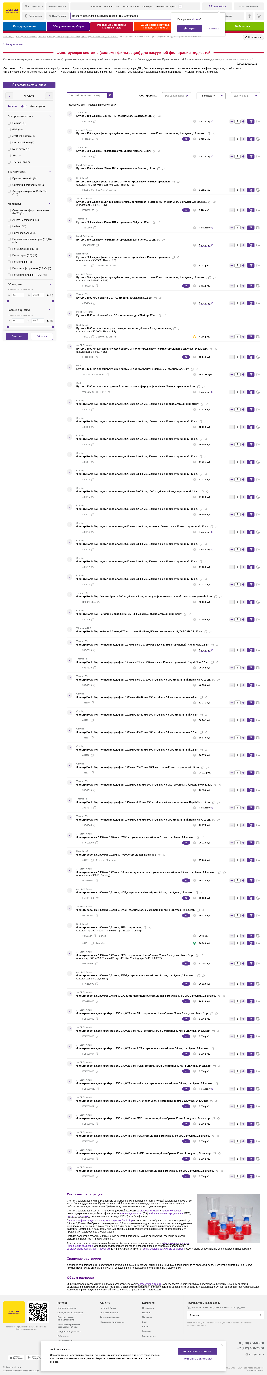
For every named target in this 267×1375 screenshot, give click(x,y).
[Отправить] (259, 1315)
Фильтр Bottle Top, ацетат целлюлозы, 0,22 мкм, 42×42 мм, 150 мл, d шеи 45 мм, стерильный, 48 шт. (137, 439)
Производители (131, 6)
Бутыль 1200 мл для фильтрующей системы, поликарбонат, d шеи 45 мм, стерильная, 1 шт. (132, 369)
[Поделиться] (159, 116)
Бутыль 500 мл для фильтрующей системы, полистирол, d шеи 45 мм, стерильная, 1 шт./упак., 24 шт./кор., (141, 277)
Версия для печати (255, 1370)
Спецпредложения (24, 26)
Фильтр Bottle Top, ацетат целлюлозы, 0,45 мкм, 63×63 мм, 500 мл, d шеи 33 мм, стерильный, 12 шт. (137, 561)
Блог (118, 6)
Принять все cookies (197, 1351)
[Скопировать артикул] (94, 121)
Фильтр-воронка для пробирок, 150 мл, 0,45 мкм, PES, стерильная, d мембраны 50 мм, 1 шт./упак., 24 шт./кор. (143, 1135)
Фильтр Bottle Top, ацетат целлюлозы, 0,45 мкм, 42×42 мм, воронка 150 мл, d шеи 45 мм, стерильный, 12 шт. (142, 526)
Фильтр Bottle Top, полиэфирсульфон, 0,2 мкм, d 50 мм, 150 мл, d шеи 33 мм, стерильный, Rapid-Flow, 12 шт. (142, 644)
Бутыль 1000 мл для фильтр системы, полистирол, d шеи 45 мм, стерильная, (124, 328)
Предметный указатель (69, 1331)
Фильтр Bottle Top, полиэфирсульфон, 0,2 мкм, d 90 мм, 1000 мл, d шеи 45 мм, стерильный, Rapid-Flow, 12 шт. (143, 679)
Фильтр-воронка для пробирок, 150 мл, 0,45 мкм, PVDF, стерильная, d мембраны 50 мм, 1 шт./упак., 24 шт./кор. (143, 1153)
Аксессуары (37, 106)
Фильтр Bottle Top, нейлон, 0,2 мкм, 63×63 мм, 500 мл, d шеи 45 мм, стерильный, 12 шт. (129, 614)
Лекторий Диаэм (108, 1308)
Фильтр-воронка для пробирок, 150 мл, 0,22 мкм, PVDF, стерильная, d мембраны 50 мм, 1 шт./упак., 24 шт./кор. (143, 1065)
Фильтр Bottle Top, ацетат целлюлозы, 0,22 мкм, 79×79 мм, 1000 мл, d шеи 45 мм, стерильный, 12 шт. (137, 491)
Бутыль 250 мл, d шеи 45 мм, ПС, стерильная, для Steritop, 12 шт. (116, 168)
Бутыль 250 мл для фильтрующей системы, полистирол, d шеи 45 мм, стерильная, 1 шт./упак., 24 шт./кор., (141, 202)
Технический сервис (165, 6)
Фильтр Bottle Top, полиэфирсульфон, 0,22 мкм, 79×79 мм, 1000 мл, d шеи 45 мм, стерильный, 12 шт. (138, 767)
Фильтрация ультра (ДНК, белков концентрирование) (144, 68)
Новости (108, 6)
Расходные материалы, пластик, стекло (111, 26)
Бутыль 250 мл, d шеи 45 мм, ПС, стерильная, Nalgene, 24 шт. (113, 151)
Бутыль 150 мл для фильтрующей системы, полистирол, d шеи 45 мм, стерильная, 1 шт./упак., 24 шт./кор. (141, 133)
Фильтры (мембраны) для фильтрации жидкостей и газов (148, 71)
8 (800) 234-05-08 (251, 1343)
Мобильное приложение (112, 1322)
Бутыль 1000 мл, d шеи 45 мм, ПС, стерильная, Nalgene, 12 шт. (114, 297)
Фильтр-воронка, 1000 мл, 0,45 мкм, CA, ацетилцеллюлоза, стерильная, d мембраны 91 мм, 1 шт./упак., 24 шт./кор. (146, 995)
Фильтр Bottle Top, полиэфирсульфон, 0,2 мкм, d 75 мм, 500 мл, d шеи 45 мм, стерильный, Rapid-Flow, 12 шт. (142, 662)
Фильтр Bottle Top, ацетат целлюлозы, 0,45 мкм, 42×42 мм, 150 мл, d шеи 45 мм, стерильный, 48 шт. (137, 509)
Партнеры (147, 6)
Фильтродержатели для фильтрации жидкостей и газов (209, 68)
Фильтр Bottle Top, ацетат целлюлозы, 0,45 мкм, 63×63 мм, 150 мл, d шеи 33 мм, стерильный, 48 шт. (137, 544)
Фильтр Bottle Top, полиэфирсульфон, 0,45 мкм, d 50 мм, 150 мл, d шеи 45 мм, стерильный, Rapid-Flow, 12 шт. (143, 802)
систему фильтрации (150, 1284)
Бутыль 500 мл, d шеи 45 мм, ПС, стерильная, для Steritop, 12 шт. (116, 239)
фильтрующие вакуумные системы (163, 1248)
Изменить (214, 28)
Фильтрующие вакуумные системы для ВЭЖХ (29, 71)
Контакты (146, 1331)
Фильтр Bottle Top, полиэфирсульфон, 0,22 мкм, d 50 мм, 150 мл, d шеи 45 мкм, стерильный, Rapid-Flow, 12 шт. (144, 784)
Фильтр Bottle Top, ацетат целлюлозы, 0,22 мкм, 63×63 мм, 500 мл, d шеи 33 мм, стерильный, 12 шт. (137, 456)
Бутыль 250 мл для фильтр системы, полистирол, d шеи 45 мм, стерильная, (123, 181)
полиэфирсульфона (171, 1213)
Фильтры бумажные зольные (201, 71)
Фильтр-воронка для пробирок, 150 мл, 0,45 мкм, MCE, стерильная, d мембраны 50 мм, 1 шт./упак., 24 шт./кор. (143, 1118)
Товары (12, 106)
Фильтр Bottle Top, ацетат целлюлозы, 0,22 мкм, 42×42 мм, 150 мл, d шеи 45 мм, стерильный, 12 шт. (137, 421)
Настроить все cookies (197, 1359)
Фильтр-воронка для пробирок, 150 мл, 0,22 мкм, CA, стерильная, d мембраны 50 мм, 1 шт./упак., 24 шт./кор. (142, 1013)
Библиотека (242, 26)
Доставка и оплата (109, 1312)
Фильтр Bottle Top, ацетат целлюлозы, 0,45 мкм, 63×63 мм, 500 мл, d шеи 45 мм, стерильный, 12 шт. (137, 579)
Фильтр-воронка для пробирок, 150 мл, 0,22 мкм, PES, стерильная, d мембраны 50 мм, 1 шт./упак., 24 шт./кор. (143, 1048)
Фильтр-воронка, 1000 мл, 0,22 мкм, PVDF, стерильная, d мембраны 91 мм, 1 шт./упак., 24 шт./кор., (135, 975)
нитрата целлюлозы (78, 1216)
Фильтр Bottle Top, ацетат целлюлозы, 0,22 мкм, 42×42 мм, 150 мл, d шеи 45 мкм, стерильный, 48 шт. (137, 404)
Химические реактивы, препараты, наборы (155, 26)
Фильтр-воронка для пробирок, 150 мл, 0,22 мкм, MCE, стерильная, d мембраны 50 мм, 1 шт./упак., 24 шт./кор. (143, 1030)
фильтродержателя (148, 1210)
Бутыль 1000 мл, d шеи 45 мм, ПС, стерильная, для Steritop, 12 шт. (116, 315)
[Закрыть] (222, 1345)
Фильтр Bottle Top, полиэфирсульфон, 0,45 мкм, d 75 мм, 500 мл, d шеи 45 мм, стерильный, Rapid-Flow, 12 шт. (143, 819)
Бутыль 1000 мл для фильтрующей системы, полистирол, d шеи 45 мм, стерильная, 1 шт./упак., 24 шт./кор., (142, 348)
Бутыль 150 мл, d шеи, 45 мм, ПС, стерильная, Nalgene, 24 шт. (114, 116)
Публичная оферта (12, 1367)
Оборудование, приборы (68, 26)
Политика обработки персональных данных (23, 1371)
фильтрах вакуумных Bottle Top (115, 1220)
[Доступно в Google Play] (35, 1357)
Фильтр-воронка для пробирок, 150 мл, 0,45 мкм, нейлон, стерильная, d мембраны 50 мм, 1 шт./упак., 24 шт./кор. (145, 1170)
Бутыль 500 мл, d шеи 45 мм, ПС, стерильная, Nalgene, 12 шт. (113, 222)
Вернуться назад (14, 44)
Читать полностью (246, 63)
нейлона (154, 1213)
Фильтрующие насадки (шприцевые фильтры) (86, 71)
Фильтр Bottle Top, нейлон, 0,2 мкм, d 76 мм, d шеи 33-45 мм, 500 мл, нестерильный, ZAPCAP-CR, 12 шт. (139, 631)
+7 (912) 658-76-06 (250, 1348)
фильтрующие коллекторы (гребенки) (88, 1248)
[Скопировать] (155, 116)
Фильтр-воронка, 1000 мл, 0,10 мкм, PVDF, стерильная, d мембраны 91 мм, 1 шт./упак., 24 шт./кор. (135, 837)
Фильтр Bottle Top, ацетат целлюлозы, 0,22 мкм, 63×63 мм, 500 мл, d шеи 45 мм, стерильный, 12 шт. (137, 474)
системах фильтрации (81, 1220)
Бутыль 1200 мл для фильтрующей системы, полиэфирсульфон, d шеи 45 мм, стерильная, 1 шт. (136, 386)
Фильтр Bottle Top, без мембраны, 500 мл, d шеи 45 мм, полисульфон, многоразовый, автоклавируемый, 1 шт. (144, 596)
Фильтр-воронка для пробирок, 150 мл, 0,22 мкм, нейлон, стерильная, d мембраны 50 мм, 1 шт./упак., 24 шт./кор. (145, 1083)
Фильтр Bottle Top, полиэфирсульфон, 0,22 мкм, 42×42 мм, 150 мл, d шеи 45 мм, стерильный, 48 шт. (137, 714)
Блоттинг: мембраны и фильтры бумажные (44, 68)
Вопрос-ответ (149, 1336)
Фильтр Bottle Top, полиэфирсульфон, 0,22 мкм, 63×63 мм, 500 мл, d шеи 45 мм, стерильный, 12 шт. (137, 749)
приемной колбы (171, 1210)
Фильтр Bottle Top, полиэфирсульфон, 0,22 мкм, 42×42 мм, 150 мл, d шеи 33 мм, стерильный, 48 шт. (137, 697)
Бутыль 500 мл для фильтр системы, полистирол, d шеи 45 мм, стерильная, (123, 257)
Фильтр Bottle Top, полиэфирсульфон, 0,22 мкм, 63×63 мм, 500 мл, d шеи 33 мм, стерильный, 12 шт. (137, 732)
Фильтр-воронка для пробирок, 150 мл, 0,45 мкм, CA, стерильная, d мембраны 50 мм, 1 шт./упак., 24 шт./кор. (142, 1100)
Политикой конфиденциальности (87, 1355)
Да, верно (189, 28)
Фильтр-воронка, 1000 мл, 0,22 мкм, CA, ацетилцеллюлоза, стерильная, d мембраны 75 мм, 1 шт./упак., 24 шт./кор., (146, 872)
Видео (145, 1326)
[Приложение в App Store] (16, 1357)
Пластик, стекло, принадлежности (65, 1318)
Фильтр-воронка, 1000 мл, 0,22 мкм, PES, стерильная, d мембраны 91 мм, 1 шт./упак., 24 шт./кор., (135, 955)
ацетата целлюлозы (131, 1213)
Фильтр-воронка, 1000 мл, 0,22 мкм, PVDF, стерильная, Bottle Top (116, 854)
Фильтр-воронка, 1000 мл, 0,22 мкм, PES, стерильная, (109, 927)
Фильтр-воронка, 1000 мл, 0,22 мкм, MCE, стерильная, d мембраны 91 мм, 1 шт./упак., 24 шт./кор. (135, 892)
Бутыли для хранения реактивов (91, 68)
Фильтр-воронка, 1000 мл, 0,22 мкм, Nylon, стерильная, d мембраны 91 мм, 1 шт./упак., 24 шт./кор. (135, 910)
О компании (95, 6)
